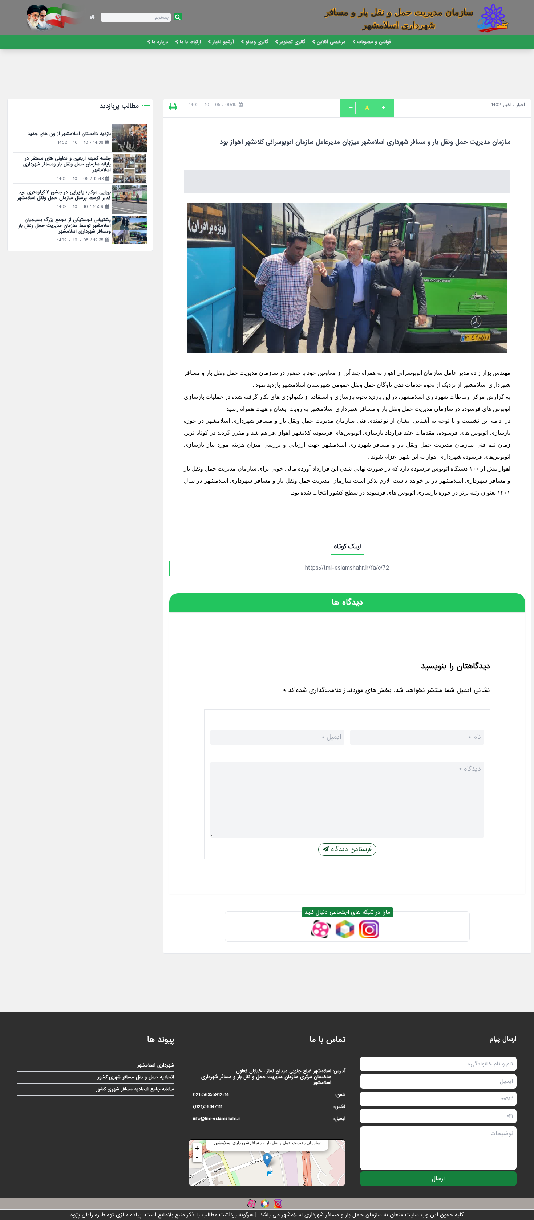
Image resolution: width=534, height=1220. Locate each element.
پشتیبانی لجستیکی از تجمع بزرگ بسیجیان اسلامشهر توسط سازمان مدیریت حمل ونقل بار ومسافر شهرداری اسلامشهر (64, 225)
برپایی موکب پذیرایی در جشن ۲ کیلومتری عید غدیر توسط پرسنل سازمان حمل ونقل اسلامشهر (64, 195)
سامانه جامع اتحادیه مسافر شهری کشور (135, 1089)
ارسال (438, 1178)
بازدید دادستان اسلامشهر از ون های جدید (69, 133)
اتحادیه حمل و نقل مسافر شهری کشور (135, 1077)
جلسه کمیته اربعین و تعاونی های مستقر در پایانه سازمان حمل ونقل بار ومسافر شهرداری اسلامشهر (67, 164)
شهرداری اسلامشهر (155, 1065)
